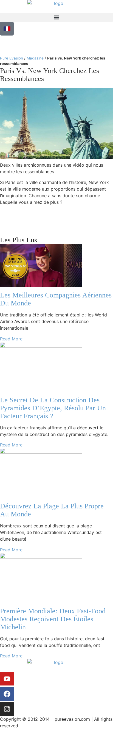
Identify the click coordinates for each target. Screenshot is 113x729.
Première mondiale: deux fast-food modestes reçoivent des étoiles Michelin (53, 619)
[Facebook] (7, 694)
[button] (56, 17)
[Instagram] (7, 709)
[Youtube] (7, 678)
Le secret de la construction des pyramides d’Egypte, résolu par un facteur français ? (53, 408)
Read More (11, 339)
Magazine (35, 58)
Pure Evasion (11, 58)
